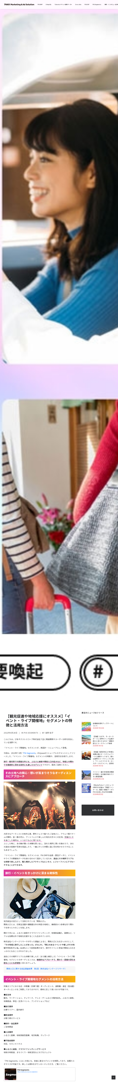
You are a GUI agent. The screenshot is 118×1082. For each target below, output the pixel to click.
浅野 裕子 (49, 732)
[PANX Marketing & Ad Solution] (19, 4)
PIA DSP (87, 4)
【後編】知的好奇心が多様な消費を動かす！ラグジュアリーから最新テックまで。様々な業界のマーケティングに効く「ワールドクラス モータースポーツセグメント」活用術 (103, 758)
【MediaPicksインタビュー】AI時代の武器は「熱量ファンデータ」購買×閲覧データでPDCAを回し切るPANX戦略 (103, 788)
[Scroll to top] (113, 1077)
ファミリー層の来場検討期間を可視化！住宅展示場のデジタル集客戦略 (103, 774)
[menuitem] (40, 4)
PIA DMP (40, 4)
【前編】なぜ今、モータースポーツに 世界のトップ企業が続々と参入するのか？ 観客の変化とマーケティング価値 (103, 739)
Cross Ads (78, 4)
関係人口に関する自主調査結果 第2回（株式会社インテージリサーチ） (36, 968)
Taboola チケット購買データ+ (63, 4)
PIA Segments (97, 4)
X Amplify (48, 4)
